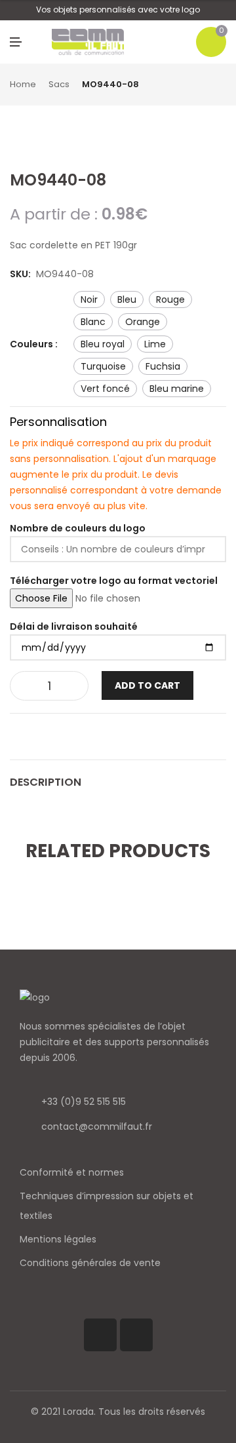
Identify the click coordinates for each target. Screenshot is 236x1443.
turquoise (103, 366)
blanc (93, 321)
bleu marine (176, 388)
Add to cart (147, 685)
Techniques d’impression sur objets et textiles (106, 1205)
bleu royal (103, 344)
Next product (221, 85)
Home (23, 84)
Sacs (59, 84)
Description (45, 782)
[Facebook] (100, 1334)
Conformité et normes (72, 1172)
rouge (170, 299)
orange (142, 321)
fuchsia (163, 366)
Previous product (206, 85)
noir (89, 299)
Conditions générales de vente (90, 1262)
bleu (126, 299)
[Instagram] (136, 1334)
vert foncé (105, 388)
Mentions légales (58, 1239)
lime (155, 344)
